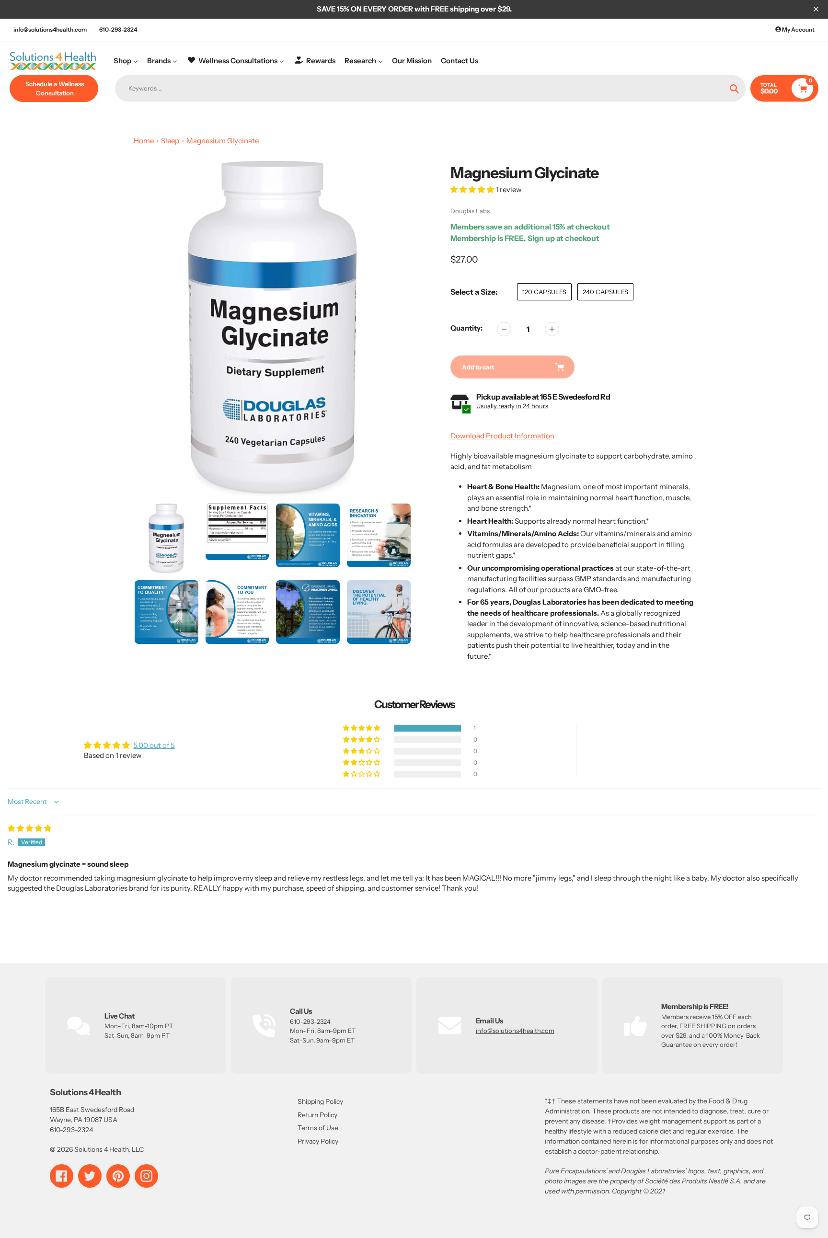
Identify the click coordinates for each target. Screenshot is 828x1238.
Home (144, 140)
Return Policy (317, 1115)
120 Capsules (544, 292)
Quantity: (466, 327)
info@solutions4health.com (50, 29)
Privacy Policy (318, 1141)
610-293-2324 (118, 29)
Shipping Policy (320, 1101)
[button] (472, 189)
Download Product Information (502, 435)
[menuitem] (126, 60)
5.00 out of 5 (154, 745)
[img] (29, 828)
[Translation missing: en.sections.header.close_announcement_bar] (816, 9)
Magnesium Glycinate (222, 140)
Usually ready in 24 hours (512, 406)
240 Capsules (605, 292)
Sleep (170, 140)
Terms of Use (318, 1127)
